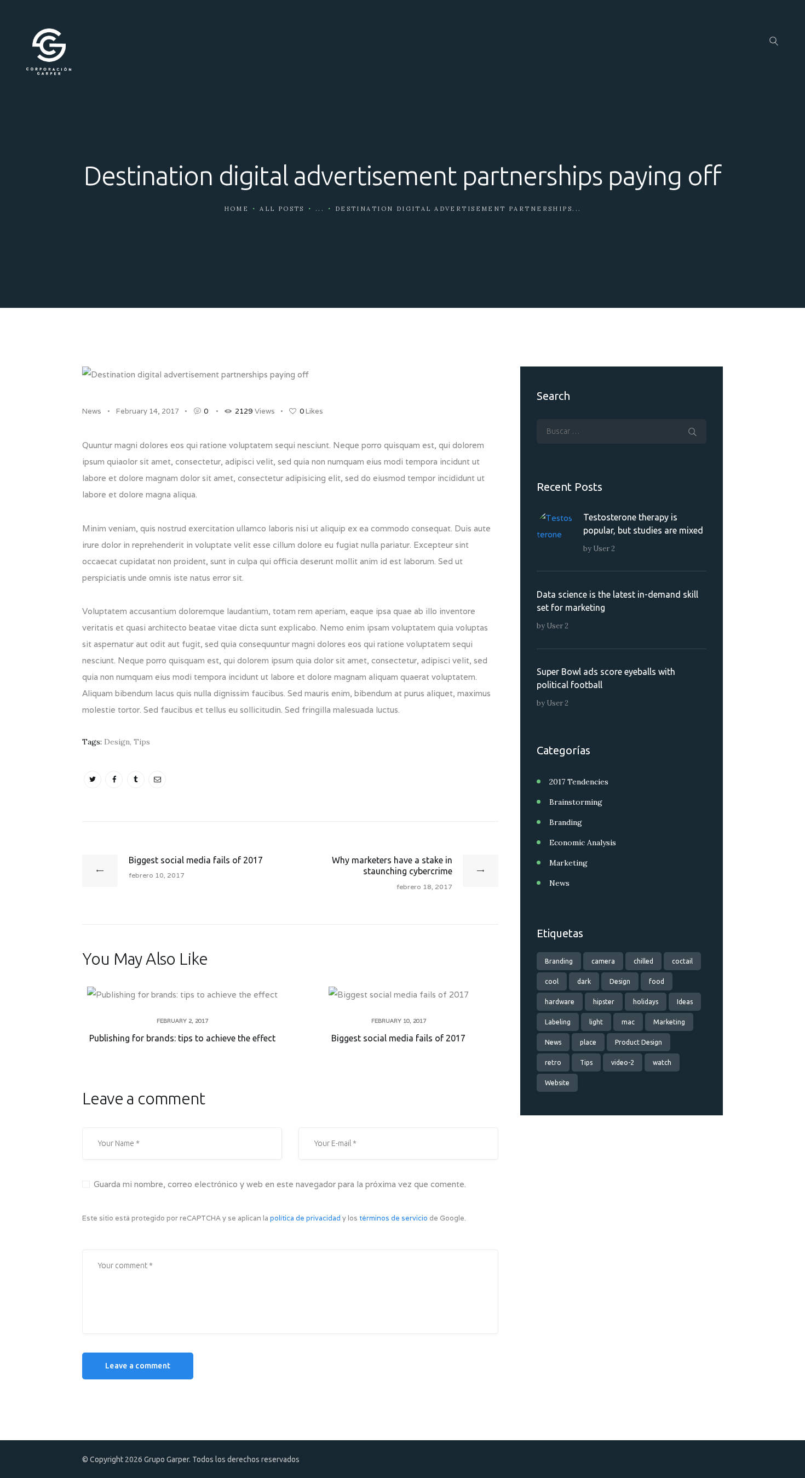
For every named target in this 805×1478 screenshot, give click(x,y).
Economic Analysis (582, 842)
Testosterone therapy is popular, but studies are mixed (643, 523)
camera (603, 961)
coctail (682, 961)
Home (236, 209)
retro (553, 1062)
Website (557, 1082)
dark (584, 981)
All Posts (282, 209)
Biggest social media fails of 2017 (398, 1038)
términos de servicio (393, 1218)
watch (662, 1062)
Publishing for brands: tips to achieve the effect (182, 1038)
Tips (142, 742)
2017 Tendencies (578, 782)
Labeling (558, 1022)
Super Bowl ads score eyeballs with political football (606, 678)
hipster (603, 1001)
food (656, 981)
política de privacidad (305, 1218)
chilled (643, 961)
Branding (565, 822)
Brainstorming (575, 802)
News (91, 411)
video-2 (622, 1062)
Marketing (568, 863)
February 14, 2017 (147, 411)
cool (552, 981)
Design (117, 742)
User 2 (604, 548)
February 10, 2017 (398, 1020)
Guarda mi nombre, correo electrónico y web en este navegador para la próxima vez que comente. (280, 1184)
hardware (559, 1001)
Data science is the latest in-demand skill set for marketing (617, 600)
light (596, 1022)
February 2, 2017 (182, 1020)
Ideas (685, 1001)
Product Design (638, 1042)
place (588, 1042)
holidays (645, 1001)
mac (628, 1022)
